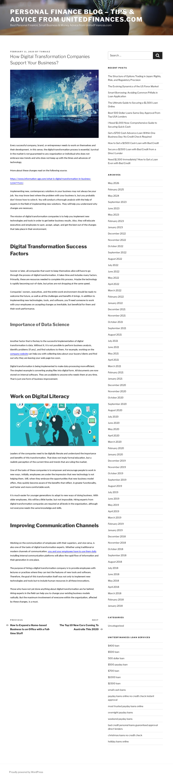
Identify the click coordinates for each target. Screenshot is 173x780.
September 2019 (117, 479)
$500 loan (113, 651)
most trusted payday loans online (125, 706)
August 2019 (115, 486)
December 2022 (117, 233)
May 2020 (113, 429)
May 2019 (113, 504)
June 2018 (113, 574)
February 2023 (116, 221)
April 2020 (113, 435)
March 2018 (114, 593)
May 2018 (113, 580)
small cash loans (117, 689)
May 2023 (113, 214)
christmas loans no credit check (125, 735)
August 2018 (115, 561)
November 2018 (117, 542)
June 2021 (113, 347)
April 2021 (113, 359)
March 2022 (114, 290)
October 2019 (115, 473)
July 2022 (113, 265)
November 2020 (117, 391)
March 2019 (114, 517)
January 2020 (115, 454)
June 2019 (113, 498)
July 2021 (113, 340)
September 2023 (117, 201)
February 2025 (116, 189)
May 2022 (113, 277)
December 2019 (117, 460)
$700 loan (113, 670)
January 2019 (115, 530)
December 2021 (117, 309)
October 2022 (115, 246)
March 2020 (115, 441)
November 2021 (117, 315)
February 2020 (116, 448)
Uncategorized (116, 625)
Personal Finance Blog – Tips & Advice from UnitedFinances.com (76, 15)
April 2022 (113, 284)
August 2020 (115, 410)
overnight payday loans (120, 712)
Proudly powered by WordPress (26, 772)
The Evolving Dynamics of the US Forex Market (133, 86)
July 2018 (113, 568)
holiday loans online (118, 741)
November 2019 (117, 467)
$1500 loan (114, 683)
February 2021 (115, 372)
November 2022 (117, 239)
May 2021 (113, 353)
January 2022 (115, 303)
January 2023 (115, 227)
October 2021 (115, 321)
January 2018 (115, 605)
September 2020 (117, 403)
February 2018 (116, 599)
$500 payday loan (118, 664)
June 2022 (113, 271)
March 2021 (114, 366)
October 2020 (115, 397)
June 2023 (113, 208)
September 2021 (117, 328)
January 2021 (115, 378)
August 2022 (115, 258)
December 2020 (117, 385)
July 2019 (113, 492)
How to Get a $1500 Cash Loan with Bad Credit (133, 143)
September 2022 (117, 252)
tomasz (44, 51)
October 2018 (115, 549)
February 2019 (116, 523)
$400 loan (113, 645)
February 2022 (116, 296)
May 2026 (113, 183)
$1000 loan (114, 677)
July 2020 (113, 416)
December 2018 (117, 536)
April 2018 (113, 586)
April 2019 (113, 511)
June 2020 (114, 422)
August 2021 (115, 334)
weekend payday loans (120, 718)
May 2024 (113, 195)
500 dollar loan (116, 658)
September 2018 (117, 555)
